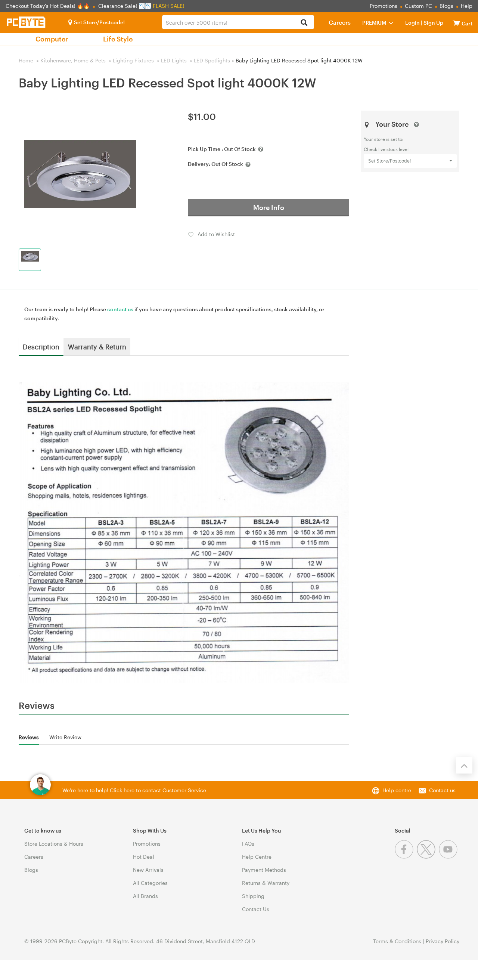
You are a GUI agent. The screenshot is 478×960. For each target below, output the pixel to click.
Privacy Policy (442, 941)
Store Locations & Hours (53, 843)
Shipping (253, 896)
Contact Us (255, 909)
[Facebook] (406, 856)
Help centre (396, 790)
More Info (268, 207)
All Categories (150, 883)
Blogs (446, 6)
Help (466, 6)
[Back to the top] (464, 765)
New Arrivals (148, 870)
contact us (120, 309)
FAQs (248, 843)
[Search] (304, 23)
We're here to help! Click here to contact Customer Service (134, 790)
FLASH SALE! (168, 6)
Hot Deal (143, 856)
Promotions (383, 6)
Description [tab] (41, 346)
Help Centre (256, 856)
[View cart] (456, 22)
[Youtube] (449, 856)
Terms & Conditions (397, 941)
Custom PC (418, 6)
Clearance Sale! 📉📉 (124, 6)
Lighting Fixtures (133, 60)
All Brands (145, 896)
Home (26, 60)
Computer (51, 39)
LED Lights (174, 60)
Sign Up (432, 22)
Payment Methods (264, 870)
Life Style (118, 39)
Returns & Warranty (265, 883)
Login (412, 22)
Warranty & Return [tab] (97, 346)
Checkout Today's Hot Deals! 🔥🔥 (48, 6)
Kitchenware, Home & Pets (73, 60)
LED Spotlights (212, 60)
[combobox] (238, 22)
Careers (340, 22)
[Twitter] (428, 856)
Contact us (442, 790)
